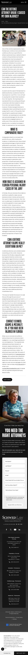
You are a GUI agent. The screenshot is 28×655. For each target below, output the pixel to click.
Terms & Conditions (10, 617)
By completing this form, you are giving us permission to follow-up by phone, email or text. (15, 499)
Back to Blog (7, 379)
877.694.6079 (20, 364)
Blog (7, 21)
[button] (2, 649)
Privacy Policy (19, 617)
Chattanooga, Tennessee (14, 581)
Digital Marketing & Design (15, 625)
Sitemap (15, 619)
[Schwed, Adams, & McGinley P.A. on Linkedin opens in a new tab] (19, 529)
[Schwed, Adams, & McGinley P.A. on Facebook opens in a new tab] (6, 529)
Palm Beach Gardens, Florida (14, 538)
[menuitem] (6, 529)
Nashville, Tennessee (14, 595)
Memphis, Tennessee (14, 568)
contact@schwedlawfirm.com (11, 368)
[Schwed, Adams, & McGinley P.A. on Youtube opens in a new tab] (15, 529)
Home (2, 21)
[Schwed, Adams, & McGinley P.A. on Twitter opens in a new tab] (11, 529)
